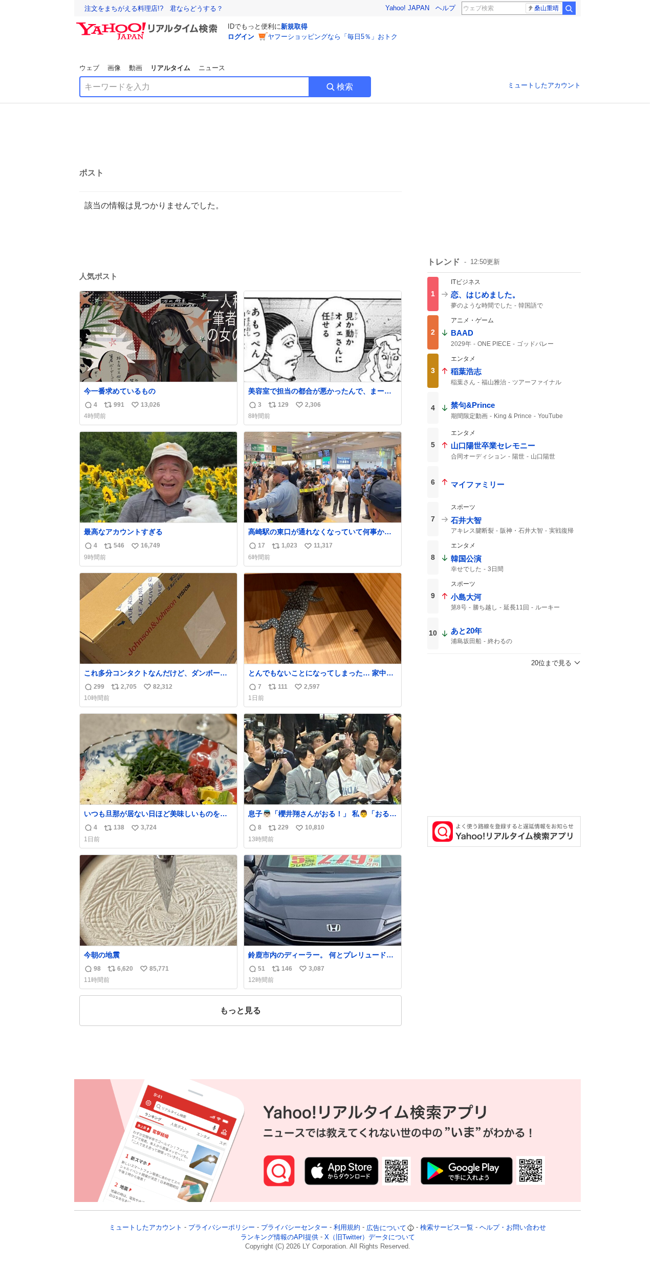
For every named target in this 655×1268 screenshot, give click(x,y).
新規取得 (294, 26)
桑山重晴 (546, 8)
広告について (386, 1228)
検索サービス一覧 (446, 1228)
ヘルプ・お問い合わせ (512, 1228)
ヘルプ (445, 8)
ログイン (241, 36)
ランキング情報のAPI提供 (279, 1237)
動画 (135, 68)
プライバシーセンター (294, 1228)
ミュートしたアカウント (544, 85)
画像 (114, 68)
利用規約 (347, 1228)
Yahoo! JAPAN (407, 8)
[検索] (569, 8)
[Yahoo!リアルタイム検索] (148, 25)
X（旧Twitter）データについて (369, 1237)
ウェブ (89, 68)
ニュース (212, 68)
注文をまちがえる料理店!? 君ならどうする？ (153, 8)
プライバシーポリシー (221, 1228)
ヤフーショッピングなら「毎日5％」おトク (333, 36)
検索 (345, 86)
